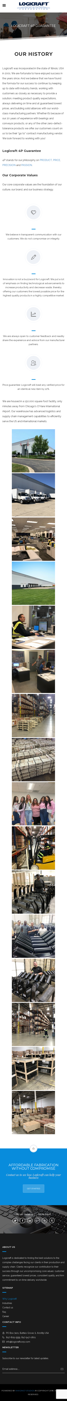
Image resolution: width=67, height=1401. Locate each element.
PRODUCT (46, 160)
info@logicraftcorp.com (18, 1342)
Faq (4, 1312)
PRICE (56, 160)
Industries (7, 1303)
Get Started (33, 1188)
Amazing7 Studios (25, 1390)
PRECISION (9, 165)
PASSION (26, 165)
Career (5, 1316)
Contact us (7, 1307)
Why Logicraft (9, 1299)
